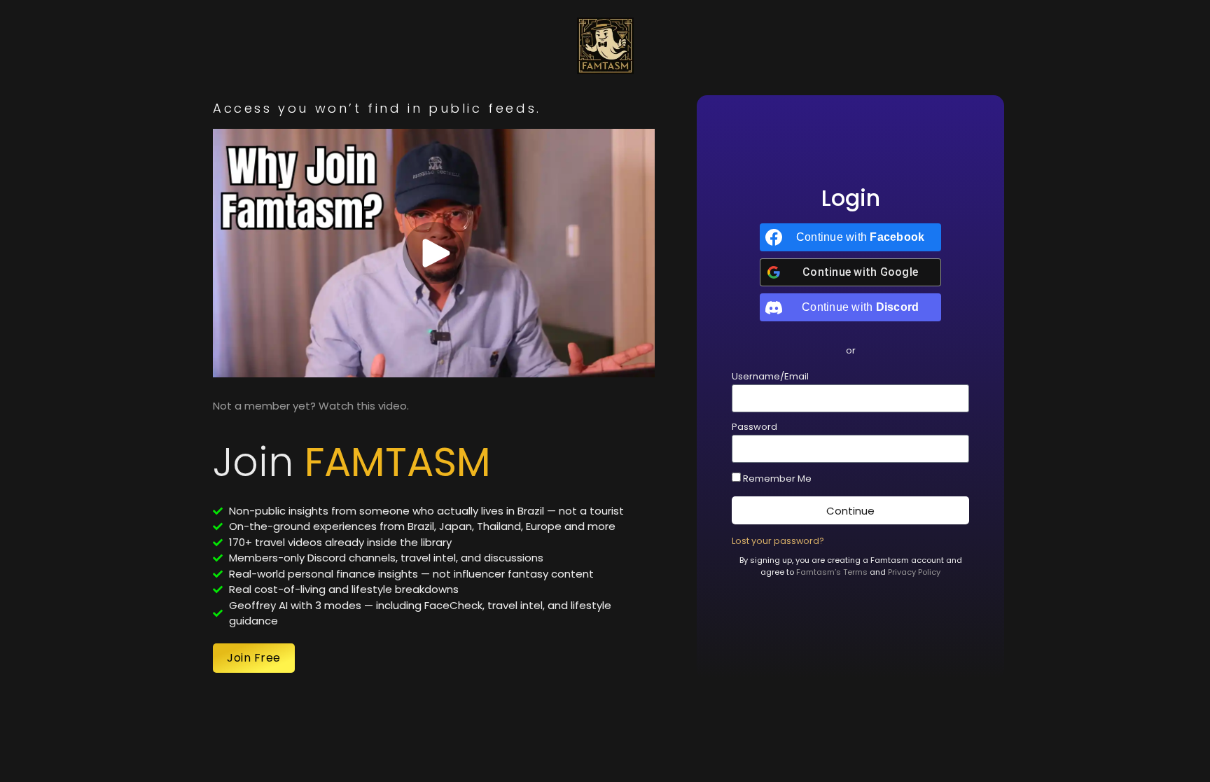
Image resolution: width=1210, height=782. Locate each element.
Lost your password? (778, 541)
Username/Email (770, 377)
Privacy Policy (914, 572)
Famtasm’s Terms (832, 572)
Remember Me (776, 479)
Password (754, 427)
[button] (851, 350)
